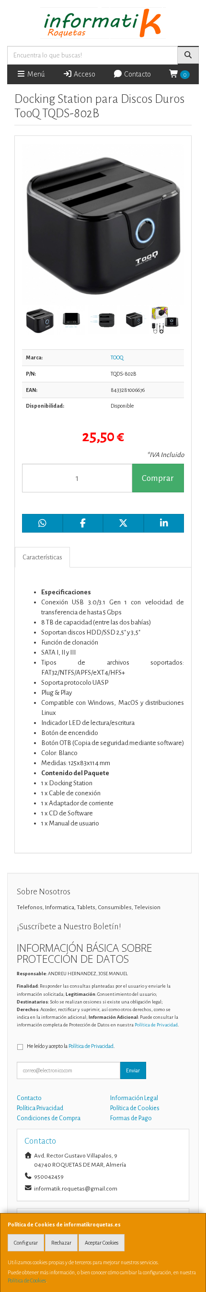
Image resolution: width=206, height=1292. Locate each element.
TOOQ (117, 357)
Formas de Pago (131, 1118)
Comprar (158, 478)
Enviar (133, 1070)
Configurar (26, 1243)
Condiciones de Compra (48, 1118)
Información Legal (134, 1098)
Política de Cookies (27, 1280)
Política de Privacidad (156, 1024)
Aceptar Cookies (101, 1243)
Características (42, 557)
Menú (35, 74)
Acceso (83, 74)
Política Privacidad (40, 1108)
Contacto (137, 74)
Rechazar (61, 1243)
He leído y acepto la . (71, 1046)
